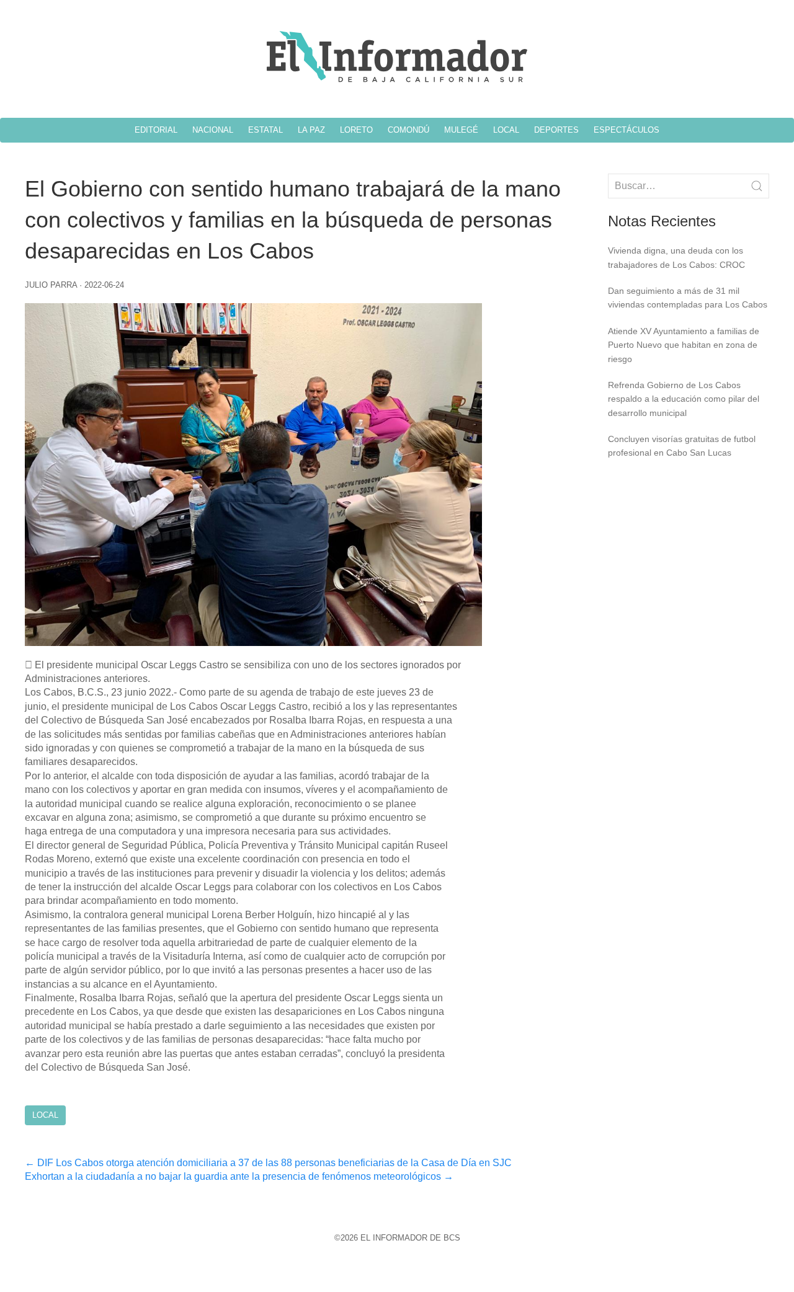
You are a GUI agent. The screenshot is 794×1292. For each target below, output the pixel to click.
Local (45, 1115)
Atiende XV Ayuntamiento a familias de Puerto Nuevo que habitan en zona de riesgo (683, 345)
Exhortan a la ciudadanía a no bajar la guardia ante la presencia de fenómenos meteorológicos (239, 1176)
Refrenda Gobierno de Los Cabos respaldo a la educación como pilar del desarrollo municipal (683, 399)
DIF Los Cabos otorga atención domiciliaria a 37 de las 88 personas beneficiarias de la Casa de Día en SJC (268, 1162)
